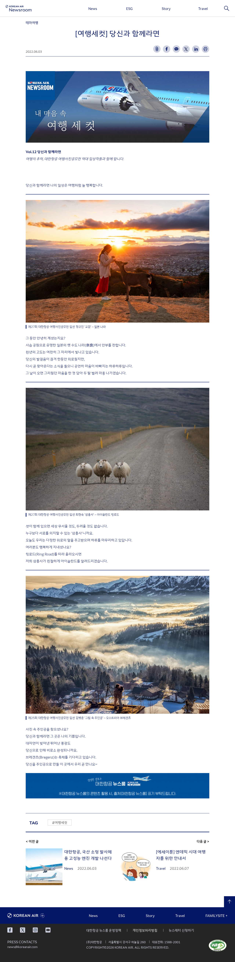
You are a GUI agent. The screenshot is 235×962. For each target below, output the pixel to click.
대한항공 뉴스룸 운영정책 (103, 930)
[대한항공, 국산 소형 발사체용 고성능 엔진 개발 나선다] (44, 866)
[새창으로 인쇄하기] (205, 49)
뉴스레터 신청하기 (181, 930)
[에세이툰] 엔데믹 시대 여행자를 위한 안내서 (181, 854)
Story (166, 8)
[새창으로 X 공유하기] (186, 49)
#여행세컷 (59, 822)
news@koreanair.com (22, 947)
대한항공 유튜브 (47, 930)
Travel (203, 8)
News (92, 8)
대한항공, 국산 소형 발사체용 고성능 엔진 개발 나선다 (88, 854)
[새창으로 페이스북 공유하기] (166, 49)
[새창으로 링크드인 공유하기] (196, 49)
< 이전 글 (32, 841)
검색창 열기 (226, 8)
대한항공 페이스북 (9, 930)
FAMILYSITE (216, 915)
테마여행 (32, 22)
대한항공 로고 (34, 915)
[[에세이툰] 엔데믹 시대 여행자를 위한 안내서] (136, 866)
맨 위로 (229, 901)
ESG (129, 8)
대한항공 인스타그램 (35, 930)
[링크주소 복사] (157, 49)
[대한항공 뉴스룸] (19, 8)
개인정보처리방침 (145, 930)
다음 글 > (203, 841)
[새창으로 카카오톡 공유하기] (176, 49)
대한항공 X (22, 930)
